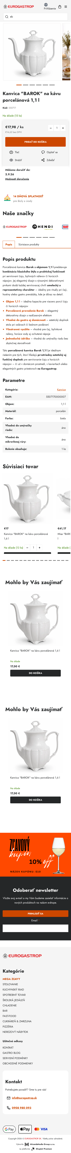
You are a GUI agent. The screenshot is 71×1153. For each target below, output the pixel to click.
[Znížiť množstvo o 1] (50, 128)
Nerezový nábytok (15, 1032)
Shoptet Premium (44, 1149)
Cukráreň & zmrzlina (17, 1021)
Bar (5, 1011)
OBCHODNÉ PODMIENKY (18, 1063)
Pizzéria (8, 1027)
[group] (35, 635)
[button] (39, 547)
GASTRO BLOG (11, 1053)
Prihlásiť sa (35, 913)
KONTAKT (8, 1048)
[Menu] (66, 7)
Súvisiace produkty (28, 244)
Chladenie (10, 1005)
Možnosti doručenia (17, 179)
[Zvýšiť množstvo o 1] (63, 128)
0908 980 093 (21, 1108)
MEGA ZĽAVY (11, 979)
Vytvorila (35, 1144)
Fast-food (9, 1016)
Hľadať (7, 17)
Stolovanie (10, 984)
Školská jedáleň (14, 1000)
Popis (8, 244)
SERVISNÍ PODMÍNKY (15, 1058)
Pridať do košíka (35, 142)
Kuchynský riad (13, 989)
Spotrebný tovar (14, 995)
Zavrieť (43, 164)
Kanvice (61, 389)
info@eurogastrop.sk (24, 1098)
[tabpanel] (32, 52)
